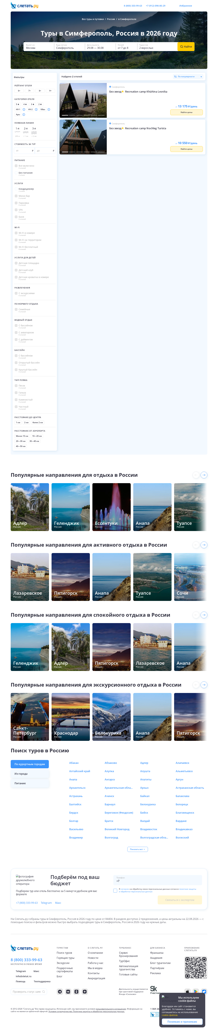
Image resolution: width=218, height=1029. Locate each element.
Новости (93, 957)
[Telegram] (60, 991)
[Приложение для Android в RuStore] (204, 991)
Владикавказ (184, 829)
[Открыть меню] (197, 5)
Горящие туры (65, 957)
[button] (39, 46)
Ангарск (110, 779)
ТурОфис (124, 961)
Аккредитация (96, 978)
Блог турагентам (160, 963)
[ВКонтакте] (68, 991)
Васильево (76, 829)
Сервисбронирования (128, 954)
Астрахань (76, 796)
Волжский (182, 837)
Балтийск (75, 804)
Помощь (20, 981)
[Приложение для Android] (196, 991)
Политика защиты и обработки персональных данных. (99, 1011)
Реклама (155, 973)
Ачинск (109, 796)
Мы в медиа (95, 968)
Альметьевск (184, 771)
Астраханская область (190, 787)
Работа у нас (95, 963)
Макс (58, 902)
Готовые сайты (128, 974)
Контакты (93, 973)
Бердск (73, 812)
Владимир (76, 837)
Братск (109, 821)
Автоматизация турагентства (128, 968)
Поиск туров (64, 952)
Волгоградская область (154, 837)
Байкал (145, 796)
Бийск (144, 812)
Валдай (145, 821)
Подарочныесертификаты (65, 969)
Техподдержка (42, 981)
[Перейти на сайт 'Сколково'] (155, 991)
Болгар (73, 821)
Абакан (74, 762)
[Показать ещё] (204, 475)
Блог (59, 976)
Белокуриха (148, 804)
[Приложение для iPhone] (187, 991)
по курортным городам (30, 764)
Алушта (145, 771)
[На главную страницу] (26, 6)
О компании (95, 952)
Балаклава (182, 796)
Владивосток (148, 829)
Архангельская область (119, 787)
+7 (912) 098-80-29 (155, 5)
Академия (156, 957)
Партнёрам (157, 968)
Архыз (144, 787)
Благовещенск (185, 812)
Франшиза (156, 952)
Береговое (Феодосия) (119, 812)
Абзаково (111, 762)
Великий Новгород (117, 829)
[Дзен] (85, 991)
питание (20, 783)
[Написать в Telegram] (170, 5)
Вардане (181, 821)
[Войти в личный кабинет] (204, 5)
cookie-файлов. (170, 1015)
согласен (125, 889)
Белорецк (182, 804)
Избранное (185, 5)
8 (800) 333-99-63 (133, 5)
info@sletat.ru (23, 976)
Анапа (73, 779)
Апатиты (145, 779)
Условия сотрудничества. (60, 1011)
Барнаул (110, 804)
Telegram (46, 902)
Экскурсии (63, 963)
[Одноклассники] (76, 991)
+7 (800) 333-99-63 (27, 902)
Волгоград (111, 837)
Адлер (144, 762)
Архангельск (77, 787)
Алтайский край (79, 771)
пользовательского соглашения (111, 1008)
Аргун (179, 779)
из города (21, 773)
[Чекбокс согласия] (115, 891)
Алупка (109, 771)
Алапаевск (182, 762)
